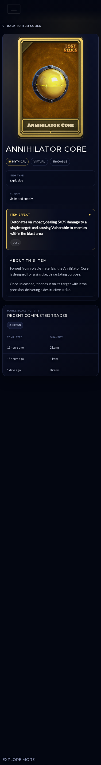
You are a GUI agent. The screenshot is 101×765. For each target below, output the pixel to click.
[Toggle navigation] (13, 9)
